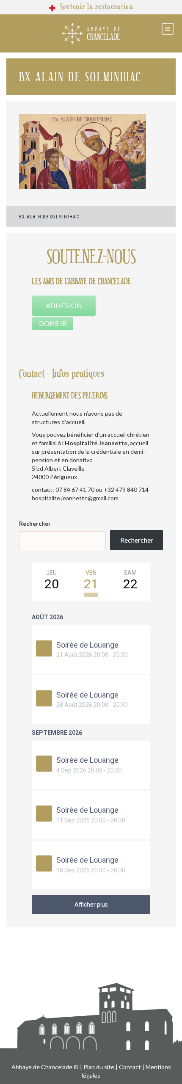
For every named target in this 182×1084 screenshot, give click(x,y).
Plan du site (98, 1066)
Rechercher (35, 523)
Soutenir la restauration (96, 7)
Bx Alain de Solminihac (49, 217)
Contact (130, 1066)
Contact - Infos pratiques (61, 373)
